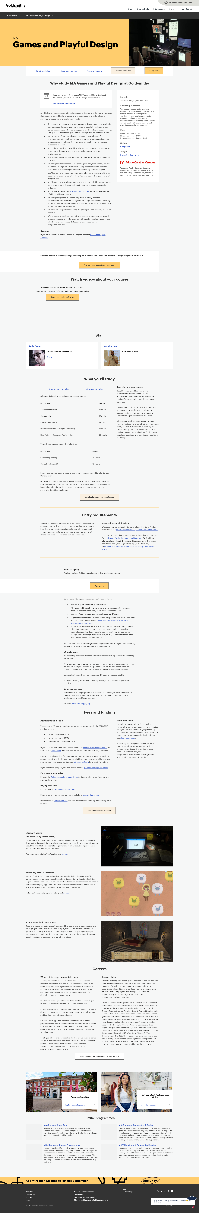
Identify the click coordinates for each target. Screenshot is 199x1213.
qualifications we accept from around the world (137, 529)
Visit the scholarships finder (99, 810)
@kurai (50, 357)
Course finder (143, 9)
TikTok (165, 1191)
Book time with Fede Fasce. (64, 103)
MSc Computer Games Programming (62, 1144)
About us (29, 1191)
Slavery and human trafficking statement (91, 1200)
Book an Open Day (123, 70)
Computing (125, 146)
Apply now (153, 70)
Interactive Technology (130, 155)
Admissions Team (81, 762)
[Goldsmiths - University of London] (15, 6)
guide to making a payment (96, 767)
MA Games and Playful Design (38, 15)
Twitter (158, 1191)
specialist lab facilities (79, 191)
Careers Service (60, 800)
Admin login (128, 1191)
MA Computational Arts (55, 1124)
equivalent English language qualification (123, 538)
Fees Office (56, 750)
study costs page (127, 738)
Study (130, 9)
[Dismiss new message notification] (192, 1198)
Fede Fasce (95, 234)
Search (187, 11)
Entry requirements (68, 71)
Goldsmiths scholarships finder (64, 777)
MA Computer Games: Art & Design (136, 1124)
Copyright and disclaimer (84, 1197)
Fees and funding (94, 71)
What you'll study (43, 71)
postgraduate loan (91, 795)
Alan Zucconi (110, 346)
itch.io (64, 854)
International (159, 9)
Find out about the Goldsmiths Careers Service (99, 1056)
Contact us (30, 1194)
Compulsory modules (59, 389)
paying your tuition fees (64, 789)
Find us (29, 1197)
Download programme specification (99, 497)
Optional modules (94, 389)
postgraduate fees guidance (95, 747)
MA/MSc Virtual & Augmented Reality (137, 1144)
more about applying (81, 703)
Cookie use (78, 1194)
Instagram (168, 1191)
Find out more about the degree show (99, 265)
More (171, 9)
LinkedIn (161, 1191)
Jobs (27, 1200)
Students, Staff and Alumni (176, 3)
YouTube (172, 1191)
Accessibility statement (84, 1191)
